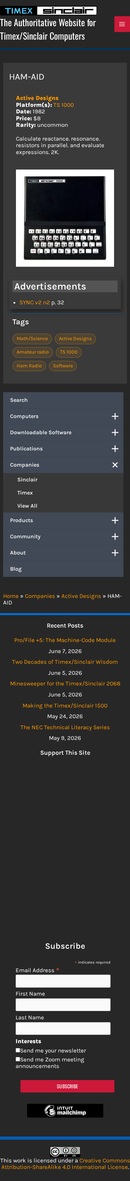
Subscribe (67, 1086)
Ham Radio (29, 366)
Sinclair (27, 479)
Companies (24, 464)
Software (63, 366)
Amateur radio (33, 352)
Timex (25, 492)
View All (27, 505)
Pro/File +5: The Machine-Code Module (65, 640)
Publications (26, 448)
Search (19, 400)
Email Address (38, 970)
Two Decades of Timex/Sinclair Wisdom (65, 661)
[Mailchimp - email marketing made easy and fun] (65, 1115)
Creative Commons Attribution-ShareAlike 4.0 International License (65, 1164)
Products (21, 520)
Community (25, 536)
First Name (30, 993)
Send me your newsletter (53, 1050)
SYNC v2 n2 (34, 302)
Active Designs (37, 97)
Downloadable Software (40, 432)
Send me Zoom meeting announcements (50, 1063)
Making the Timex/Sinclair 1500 (65, 705)
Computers (24, 416)
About (18, 552)
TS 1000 (63, 104)
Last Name (30, 1017)
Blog (15, 569)
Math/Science (32, 339)
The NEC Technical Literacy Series (65, 727)
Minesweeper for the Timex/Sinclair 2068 (65, 683)
